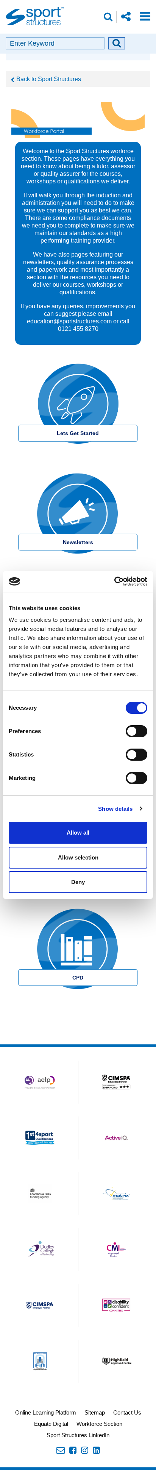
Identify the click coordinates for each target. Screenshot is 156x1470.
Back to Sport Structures (48, 79)
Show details (115, 809)
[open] (145, 16)
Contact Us (127, 1412)
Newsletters (78, 542)
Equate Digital (51, 1424)
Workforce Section (99, 1424)
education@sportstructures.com (69, 321)
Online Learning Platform (45, 1412)
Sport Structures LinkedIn (78, 1435)
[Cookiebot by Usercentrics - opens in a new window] (114, 581)
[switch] (136, 731)
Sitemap (94, 1412)
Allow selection (78, 857)
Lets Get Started (78, 433)
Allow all (78, 832)
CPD (77, 978)
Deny (78, 882)
